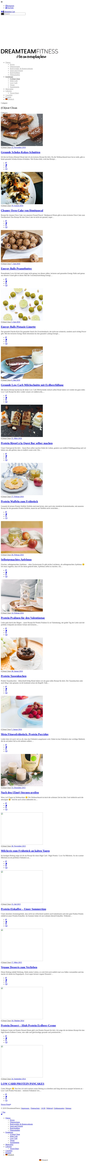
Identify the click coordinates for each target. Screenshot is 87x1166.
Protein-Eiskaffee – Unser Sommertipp (23, 909)
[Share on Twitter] (6, 165)
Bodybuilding (15, 73)
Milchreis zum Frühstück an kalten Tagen (25, 850)
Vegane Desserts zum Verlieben (19, 967)
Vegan (12, 85)
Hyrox (12, 64)
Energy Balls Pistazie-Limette (18, 326)
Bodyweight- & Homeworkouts (21, 69)
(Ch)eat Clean (15, 79)
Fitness (7, 62)
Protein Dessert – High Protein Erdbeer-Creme (28, 1025)
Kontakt (8, 97)
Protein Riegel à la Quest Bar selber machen (27, 443)
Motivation (9, 89)
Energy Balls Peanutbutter (16, 268)
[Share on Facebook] (5, 163)
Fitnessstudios (15, 75)
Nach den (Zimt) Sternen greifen (20, 792)
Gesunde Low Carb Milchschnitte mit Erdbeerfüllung (32, 384)
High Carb (14, 81)
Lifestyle (8, 91)
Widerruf (49, 1108)
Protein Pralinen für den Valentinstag (23, 617)
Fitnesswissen (15, 67)
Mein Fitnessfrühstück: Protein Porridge (24, 734)
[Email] (6, 169)
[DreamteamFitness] (29, 59)
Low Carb (13, 83)
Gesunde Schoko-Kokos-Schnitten (20, 152)
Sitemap (68, 1108)
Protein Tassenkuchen (13, 676)
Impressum (25, 1108)
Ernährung (9, 77)
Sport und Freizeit (16, 71)
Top (3, 1112)
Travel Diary (14, 93)
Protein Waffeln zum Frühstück (19, 501)
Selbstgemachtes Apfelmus (16, 559)
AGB (43, 1108)
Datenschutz (35, 1108)
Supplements (14, 87)
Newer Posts (5, 1104)
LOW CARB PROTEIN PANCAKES (22, 1083)
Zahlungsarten (59, 1108)
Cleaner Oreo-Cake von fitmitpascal (22, 210)
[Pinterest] (6, 167)
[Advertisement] (43, 32)
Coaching (8, 95)
